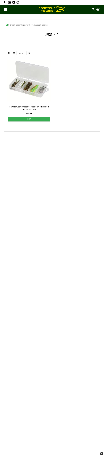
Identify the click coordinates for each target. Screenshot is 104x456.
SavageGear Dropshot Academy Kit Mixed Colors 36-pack (29, 108)
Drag (12, 25)
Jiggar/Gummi (22, 25)
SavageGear (34, 25)
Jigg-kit (45, 25)
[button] (98, 9)
